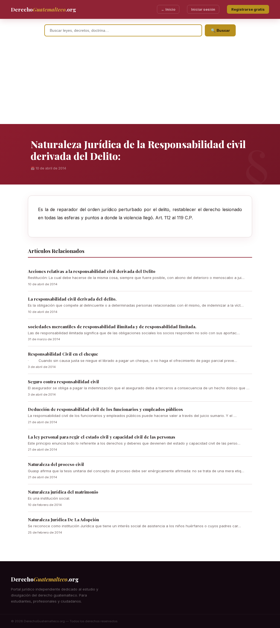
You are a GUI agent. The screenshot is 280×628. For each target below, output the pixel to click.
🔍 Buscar (220, 30)
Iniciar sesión (203, 9)
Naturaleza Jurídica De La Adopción (63, 519)
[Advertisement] (140, 83)
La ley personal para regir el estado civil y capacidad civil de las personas (101, 437)
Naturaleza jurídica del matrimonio (63, 492)
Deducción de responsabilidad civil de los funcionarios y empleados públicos (105, 409)
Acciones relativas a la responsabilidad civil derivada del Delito (91, 271)
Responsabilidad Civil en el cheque (63, 354)
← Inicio (168, 9)
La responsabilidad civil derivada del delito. (72, 299)
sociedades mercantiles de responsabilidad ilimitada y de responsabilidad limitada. (112, 326)
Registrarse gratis (248, 9)
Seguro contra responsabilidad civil (63, 381)
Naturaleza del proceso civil (56, 464)
